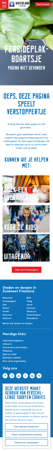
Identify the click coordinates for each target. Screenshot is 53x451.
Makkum (31, 311)
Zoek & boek (43, 4)
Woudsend (32, 318)
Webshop (7, 350)
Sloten (6, 308)
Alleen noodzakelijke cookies (26, 434)
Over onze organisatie (14, 361)
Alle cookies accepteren (26, 426)
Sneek (6, 311)
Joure (29, 304)
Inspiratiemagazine (13, 340)
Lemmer (31, 308)
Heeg (29, 301)
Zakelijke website (12, 357)
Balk (29, 297)
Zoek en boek (10, 354)
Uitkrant (7, 344)
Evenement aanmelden (15, 347)
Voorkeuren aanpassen (26, 442)
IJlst (5, 304)
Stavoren (7, 314)
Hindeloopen (9, 301)
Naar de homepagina (26, 269)
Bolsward (7, 297)
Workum (7, 318)
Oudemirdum (34, 314)
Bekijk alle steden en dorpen (18, 323)
